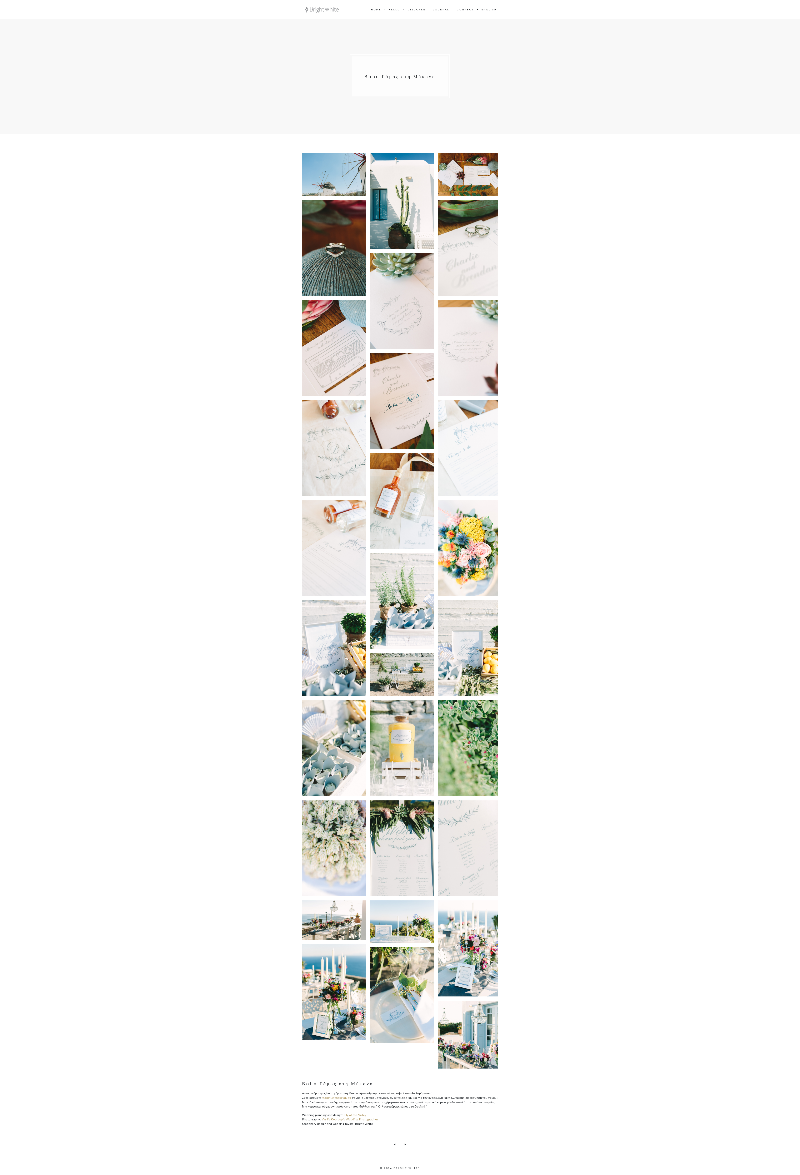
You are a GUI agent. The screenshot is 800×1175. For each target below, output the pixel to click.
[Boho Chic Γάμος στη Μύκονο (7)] (334, 348)
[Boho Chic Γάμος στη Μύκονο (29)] (402, 995)
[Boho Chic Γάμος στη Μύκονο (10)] (334, 448)
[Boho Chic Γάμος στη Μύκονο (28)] (334, 992)
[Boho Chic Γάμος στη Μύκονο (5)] (470, 248)
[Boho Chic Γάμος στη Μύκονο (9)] (402, 401)
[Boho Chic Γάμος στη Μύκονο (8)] (470, 348)
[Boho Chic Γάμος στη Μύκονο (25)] (334, 920)
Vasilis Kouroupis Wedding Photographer (350, 1119)
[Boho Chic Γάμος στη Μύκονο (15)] (402, 601)
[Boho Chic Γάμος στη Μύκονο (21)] (470, 748)
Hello (394, 9)
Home (376, 9)
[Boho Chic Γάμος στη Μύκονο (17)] (470, 648)
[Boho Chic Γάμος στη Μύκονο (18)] (402, 674)
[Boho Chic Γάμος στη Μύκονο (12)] (402, 501)
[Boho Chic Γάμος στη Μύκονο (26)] (402, 921)
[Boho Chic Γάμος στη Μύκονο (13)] (334, 548)
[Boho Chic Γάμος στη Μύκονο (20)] (402, 748)
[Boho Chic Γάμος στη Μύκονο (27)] (470, 948)
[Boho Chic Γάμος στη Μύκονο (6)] (402, 301)
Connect (465, 9)
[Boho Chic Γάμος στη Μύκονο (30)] (470, 1035)
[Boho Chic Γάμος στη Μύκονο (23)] (402, 848)
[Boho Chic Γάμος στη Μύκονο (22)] (334, 848)
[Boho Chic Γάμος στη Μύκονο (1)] (334, 174)
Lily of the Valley (355, 1115)
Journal (441, 9)
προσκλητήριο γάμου (336, 1097)
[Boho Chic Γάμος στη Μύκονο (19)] (334, 748)
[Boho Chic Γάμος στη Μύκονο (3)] (470, 174)
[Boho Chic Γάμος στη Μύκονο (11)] (470, 448)
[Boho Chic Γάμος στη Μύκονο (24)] (470, 848)
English (489, 9)
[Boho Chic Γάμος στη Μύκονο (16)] (334, 648)
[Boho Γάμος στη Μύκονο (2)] (402, 201)
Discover (417, 9)
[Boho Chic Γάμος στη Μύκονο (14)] (470, 548)
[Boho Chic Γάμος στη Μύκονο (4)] (334, 248)
